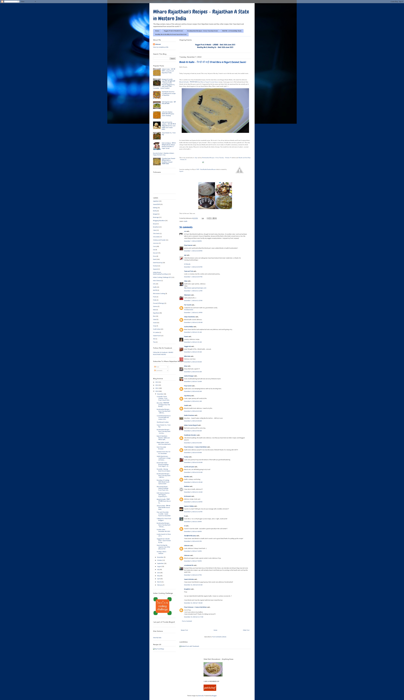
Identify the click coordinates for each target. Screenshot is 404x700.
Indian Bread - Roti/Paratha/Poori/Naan (160, 273)
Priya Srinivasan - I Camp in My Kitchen (195, 447)
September (160, 563)
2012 (157, 385)
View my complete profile (160, 47)
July (158, 569)
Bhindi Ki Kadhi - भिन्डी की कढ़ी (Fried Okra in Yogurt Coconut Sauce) (199, 82)
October (159, 560)
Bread (155, 224)
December (160, 394)
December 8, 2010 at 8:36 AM (193, 421)
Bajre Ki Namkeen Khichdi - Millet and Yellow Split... (163, 437)
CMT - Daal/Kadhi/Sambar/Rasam (206, 169)
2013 (157, 382)
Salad (154, 319)
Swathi (186, 405)
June (158, 573)
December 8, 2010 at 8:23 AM (193, 411)
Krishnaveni (187, 496)
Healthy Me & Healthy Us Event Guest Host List (170, 34)
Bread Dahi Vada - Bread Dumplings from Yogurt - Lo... (163, 464)
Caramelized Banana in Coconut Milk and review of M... (164, 417)
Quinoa (155, 306)
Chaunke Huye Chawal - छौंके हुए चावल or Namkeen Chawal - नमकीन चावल (169, 161)
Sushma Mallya (188, 327)
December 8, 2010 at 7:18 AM (193, 381)
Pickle (154, 300)
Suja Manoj (187, 396)
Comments (159, 370)
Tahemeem (187, 295)
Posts (157, 367)
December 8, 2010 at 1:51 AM (193, 332)
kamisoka (201, 696)
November (160, 557)
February (160, 585)
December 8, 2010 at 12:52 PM (193, 512)
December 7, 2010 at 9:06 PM (193, 241)
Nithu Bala (187, 356)
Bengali (155, 214)
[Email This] (208, 218)
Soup (154, 326)
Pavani (186, 336)
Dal (154, 250)
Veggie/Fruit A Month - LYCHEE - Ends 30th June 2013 (215, 44)
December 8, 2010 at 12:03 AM (193, 322)
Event (154, 259)
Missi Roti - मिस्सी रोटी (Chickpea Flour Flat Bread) (163, 404)
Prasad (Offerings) (158, 303)
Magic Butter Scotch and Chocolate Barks (164, 443)
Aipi (196, 157)
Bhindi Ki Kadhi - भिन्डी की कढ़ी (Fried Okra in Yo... (164, 501)
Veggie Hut (187, 346)
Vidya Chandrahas (189, 317)
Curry (154, 246)
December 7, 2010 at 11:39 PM (193, 312)
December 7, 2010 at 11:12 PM (193, 291)
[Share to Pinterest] (216, 218)
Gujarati (155, 269)
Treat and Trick (188, 271)
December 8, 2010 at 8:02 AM (193, 391)
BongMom (187, 589)
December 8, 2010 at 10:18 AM (193, 462)
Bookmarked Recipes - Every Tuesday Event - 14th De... (163, 475)
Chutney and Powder (159, 240)
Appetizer (156, 201)
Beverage (156, 217)
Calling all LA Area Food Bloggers (164, 519)
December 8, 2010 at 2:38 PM (193, 521)
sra (185, 231)
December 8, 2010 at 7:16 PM (193, 551)
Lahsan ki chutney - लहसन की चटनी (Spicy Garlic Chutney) (168, 113)
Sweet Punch (157, 336)
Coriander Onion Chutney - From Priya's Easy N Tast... (163, 398)
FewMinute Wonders (190, 435)
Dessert (155, 253)
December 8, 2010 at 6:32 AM (193, 372)
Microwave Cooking (159, 293)
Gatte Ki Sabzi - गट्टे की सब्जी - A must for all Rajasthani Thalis (168, 71)
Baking (155, 208)
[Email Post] (202, 218)
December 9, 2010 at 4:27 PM (193, 575)
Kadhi (185, 221)
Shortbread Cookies (163, 422)
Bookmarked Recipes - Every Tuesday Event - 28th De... (163, 411)
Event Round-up (157, 262)
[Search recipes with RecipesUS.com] (158, 649)
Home (157, 31)
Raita (154, 310)
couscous (156, 243)
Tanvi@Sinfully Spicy (190, 536)
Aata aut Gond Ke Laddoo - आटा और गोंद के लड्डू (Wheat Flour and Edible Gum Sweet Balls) (169, 126)
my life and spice (189, 467)
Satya (185, 281)
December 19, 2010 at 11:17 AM (193, 617)
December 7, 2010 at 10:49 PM (193, 251)
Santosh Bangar (189, 376)
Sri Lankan (156, 332)
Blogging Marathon (159, 220)
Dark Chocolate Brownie (161, 448)
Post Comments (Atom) (219, 637)
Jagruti (181, 171)
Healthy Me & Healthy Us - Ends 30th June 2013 (215, 47)
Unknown (187, 545)
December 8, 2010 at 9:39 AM (193, 452)
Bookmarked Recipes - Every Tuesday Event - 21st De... (163, 431)
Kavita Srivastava (189, 415)
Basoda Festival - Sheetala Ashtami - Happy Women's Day (164, 154)
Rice (154, 316)
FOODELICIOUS (188, 310)
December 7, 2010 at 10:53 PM (193, 267)
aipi (185, 255)
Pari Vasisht (187, 305)
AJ (184, 526)
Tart (154, 339)
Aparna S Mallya (189, 506)
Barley (155, 211)
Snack (155, 323)
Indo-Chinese (157, 280)
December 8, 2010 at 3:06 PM (193, 531)
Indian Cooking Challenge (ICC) (162, 277)
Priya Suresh (187, 386)
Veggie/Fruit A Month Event (173, 31)
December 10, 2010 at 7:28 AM (193, 603)
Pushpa (186, 457)
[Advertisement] (175, 661)
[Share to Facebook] (214, 218)
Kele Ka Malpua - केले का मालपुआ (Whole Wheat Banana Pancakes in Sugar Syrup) (169, 145)
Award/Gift (156, 204)
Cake (154, 230)
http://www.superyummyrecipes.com (195, 288)
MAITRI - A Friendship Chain (231, 31)
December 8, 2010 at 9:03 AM (193, 431)
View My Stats (157, 638)
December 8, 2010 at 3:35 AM (193, 352)
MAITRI (155, 290)
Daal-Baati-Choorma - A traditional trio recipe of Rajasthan (169, 93)
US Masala (187, 264)
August (159, 566)
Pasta (154, 297)
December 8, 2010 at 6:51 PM (193, 541)
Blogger (214, 696)
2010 (157, 391)
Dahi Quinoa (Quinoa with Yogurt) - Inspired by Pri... (163, 494)
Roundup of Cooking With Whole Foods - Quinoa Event (163, 482)
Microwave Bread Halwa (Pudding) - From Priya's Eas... (163, 488)
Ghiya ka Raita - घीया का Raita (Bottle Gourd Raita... (163, 507)
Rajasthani (156, 313)
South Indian (157, 329)
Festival (155, 266)
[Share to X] (212, 218)
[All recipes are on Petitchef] (210, 690)
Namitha (186, 476)
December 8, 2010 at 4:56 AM (193, 362)
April (158, 579)
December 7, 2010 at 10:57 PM (193, 277)
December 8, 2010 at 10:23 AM (193, 472)
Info (154, 284)
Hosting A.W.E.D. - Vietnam (162, 552)
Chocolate (156, 237)
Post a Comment (187, 621)
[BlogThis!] (210, 218)
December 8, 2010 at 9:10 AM (193, 443)
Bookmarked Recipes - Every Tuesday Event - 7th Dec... (163, 525)
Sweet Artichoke (189, 579)
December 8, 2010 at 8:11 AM (193, 401)
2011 (157, 388)
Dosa (154, 256)
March (159, 582)
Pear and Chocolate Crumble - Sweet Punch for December (164, 514)
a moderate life (188, 565)
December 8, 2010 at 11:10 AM (193, 492)
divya (185, 366)
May (158, 576)
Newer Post (184, 630)
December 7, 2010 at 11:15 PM (193, 300)
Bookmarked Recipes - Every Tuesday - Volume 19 (216, 157)
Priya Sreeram (188, 245)
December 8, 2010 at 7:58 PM (193, 561)
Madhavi (186, 486)
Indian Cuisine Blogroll (191, 425)
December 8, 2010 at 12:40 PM (193, 502)
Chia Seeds (156, 233)
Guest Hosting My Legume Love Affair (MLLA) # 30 (163, 547)
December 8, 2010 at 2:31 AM (193, 342)
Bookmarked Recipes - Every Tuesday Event (202, 31)
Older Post (246, 630)
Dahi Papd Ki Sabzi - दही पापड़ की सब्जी (169, 103)
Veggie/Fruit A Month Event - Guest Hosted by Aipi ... (164, 540)
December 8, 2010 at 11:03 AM (193, 482)
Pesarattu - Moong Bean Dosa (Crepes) (163, 470)
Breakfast (156, 227)
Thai (154, 342)
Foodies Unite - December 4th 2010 (163, 530)
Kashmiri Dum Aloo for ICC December (163, 452)
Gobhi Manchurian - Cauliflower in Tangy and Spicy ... (163, 458)
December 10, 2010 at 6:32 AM (193, 585)
